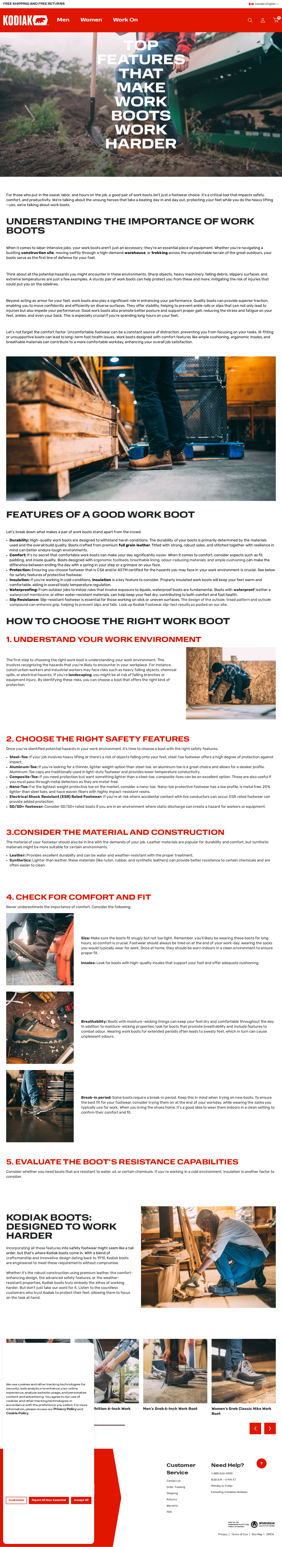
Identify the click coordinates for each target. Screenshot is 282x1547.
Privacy (222, 1534)
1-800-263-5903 (222, 1473)
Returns (172, 1499)
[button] (263, 20)
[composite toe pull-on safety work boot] (141, 949)
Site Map (257, 1534)
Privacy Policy (65, 1409)
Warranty (172, 1505)
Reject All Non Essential (49, 1500)
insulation (101, 580)
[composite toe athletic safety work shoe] (141, 1257)
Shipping (172, 1493)
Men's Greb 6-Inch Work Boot (102, 1409)
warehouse (135, 253)
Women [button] (91, 20)
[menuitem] (64, 20)
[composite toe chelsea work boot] (141, 428)
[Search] (250, 20)
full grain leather (134, 545)
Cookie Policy (17, 1413)
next (270, 1428)
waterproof (244, 590)
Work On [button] (125, 20)
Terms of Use (239, 1534)
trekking (160, 253)
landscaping (80, 675)
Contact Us (174, 1481)
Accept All (81, 1500)
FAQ (169, 1512)
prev (255, 1428)
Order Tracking (176, 1487)
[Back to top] (262, 1462)
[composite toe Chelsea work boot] (141, 1106)
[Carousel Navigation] (263, 1428)
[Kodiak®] (26, 20)
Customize (16, 1500)
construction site (37, 253)
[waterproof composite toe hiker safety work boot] (141, 1028)
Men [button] (63, 20)
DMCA (270, 1534)
